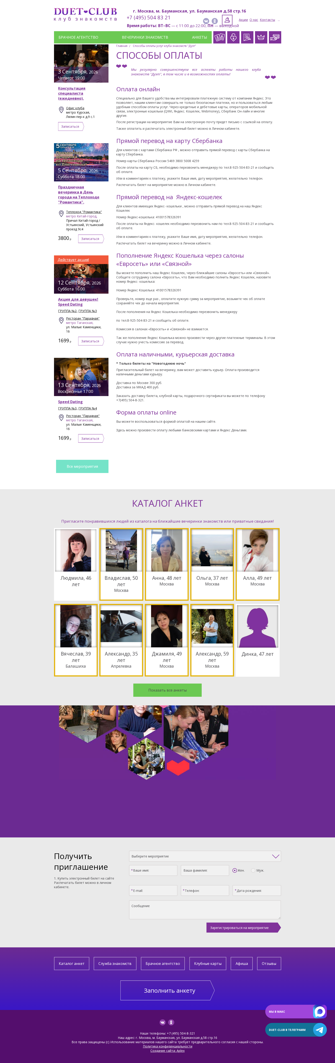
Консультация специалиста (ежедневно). (71, 93)
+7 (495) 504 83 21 (149, 17)
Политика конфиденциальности (167, 1046)
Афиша (242, 963)
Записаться (70, 126)
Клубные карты (208, 963)
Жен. (241, 870)
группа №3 (87, 311)
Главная (121, 46)
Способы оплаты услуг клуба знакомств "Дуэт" (164, 46)
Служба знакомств (114, 963)
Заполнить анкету (169, 990)
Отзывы (269, 963)
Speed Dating (70, 401)
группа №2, (67, 311)
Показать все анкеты (167, 690)
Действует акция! (73, 259)
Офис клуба (75, 108)
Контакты (267, 20)
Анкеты (199, 37)
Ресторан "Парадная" (83, 318)
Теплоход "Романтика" (84, 212)
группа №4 (87, 408)
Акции (243, 20)
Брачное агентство (78, 37)
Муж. (260, 870)
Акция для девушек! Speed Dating (78, 302)
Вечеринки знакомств (145, 37)
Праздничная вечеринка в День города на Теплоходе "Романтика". (78, 195)
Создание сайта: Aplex (167, 1050)
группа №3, (67, 408)
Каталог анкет (72, 963)
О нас (254, 20)
